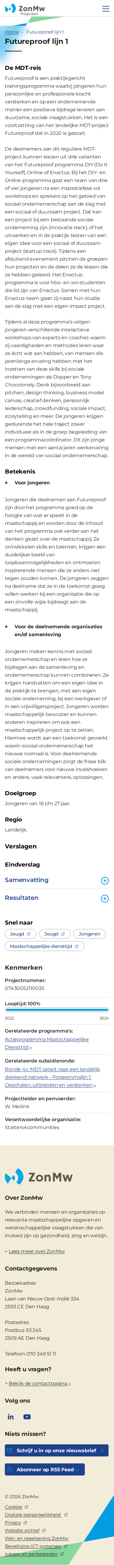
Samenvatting (27, 879)
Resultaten (21, 897)
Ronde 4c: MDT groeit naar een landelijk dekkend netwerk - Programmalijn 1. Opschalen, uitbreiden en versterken (52, 1077)
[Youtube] (27, 1417)
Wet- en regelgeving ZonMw (36, 1538)
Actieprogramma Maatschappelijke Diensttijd (47, 1043)
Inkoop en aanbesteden (31, 1554)
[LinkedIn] (10, 1417)
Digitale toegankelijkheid (33, 1515)
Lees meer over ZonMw (37, 1251)
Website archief (22, 1530)
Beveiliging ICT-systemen (33, 1546)
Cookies (13, 1507)
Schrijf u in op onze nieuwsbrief (56, 1450)
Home (12, 32)
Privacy (13, 1522)
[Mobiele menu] (106, 9)
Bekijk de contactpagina (38, 1383)
